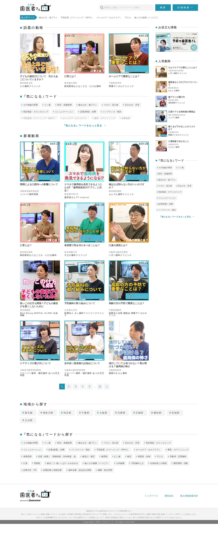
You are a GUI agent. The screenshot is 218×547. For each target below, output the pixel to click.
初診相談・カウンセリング (35, 111)
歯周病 (104, 456)
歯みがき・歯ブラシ (48, 17)
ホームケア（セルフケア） (109, 17)
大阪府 (103, 413)
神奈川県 (48, 413)
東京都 (29, 413)
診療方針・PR (29, 470)
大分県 (29, 420)
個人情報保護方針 (189, 496)
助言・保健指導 (64, 105)
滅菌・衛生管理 (105, 470)
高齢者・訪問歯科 (178, 456)
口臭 (25, 463)
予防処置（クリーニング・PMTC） (77, 17)
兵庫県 (121, 413)
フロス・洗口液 (111, 105)
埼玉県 (67, 413)
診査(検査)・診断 (88, 111)
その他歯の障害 (30, 105)
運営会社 (169, 496)
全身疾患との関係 (158, 463)
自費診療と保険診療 (52, 470)
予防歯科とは (137, 463)
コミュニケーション (64, 111)
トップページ (151, 496)
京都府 (139, 413)
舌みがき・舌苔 (132, 105)
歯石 (129, 456)
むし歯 (117, 456)
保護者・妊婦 (144, 456)
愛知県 (157, 413)
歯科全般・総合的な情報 (79, 470)
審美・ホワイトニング (178, 449)
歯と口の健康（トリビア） (146, 17)
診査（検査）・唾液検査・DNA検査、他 (57, 456)
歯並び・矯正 (88, 456)
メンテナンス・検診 (112, 111)
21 (100, 386)
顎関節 (37, 463)
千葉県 (85, 413)
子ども (128, 17)
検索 (163, 7)
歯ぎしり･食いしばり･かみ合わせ (62, 463)
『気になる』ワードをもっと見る (83, 125)
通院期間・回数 (180, 463)
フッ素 (47, 105)
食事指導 (27, 456)
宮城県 (175, 413)
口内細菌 (120, 463)
